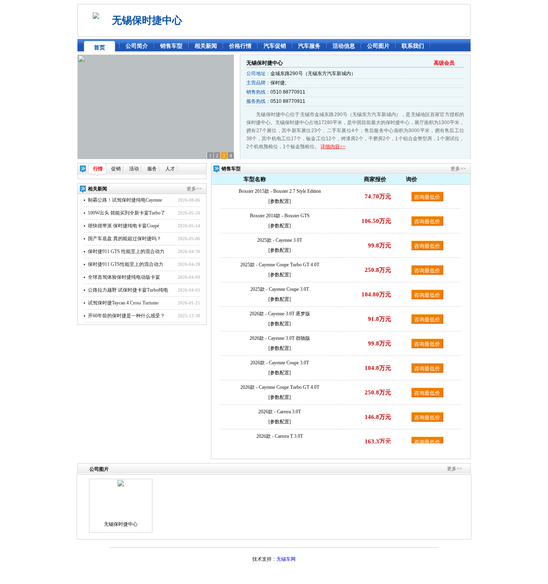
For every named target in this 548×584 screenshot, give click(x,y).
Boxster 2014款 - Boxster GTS (280, 215)
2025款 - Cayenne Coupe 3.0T (279, 289)
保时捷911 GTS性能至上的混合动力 (125, 264)
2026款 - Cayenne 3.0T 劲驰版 (280, 338)
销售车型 (171, 46)
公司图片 (378, 46)
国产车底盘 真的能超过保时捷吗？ (124, 238)
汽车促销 (275, 46)
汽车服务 (309, 46)
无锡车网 (286, 559)
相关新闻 (206, 46)
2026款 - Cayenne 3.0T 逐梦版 (280, 314)
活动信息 (344, 46)
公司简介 (137, 46)
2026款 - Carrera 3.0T (279, 412)
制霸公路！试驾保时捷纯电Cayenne (125, 200)
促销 (116, 169)
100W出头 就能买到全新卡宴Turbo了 (126, 213)
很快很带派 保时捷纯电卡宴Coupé (123, 226)
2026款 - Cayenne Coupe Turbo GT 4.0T (279, 387)
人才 (170, 169)
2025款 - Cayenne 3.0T (279, 240)
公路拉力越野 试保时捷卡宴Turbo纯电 (128, 290)
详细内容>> (333, 146)
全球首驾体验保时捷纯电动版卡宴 (124, 277)
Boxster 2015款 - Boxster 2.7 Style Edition (280, 191)
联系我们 (413, 46)
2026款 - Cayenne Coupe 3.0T (279, 363)
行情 (98, 169)
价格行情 (240, 46)
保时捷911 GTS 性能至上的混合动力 (126, 251)
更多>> (194, 189)
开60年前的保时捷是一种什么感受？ (126, 316)
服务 (152, 169)
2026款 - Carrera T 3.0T (279, 436)
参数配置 (279, 201)
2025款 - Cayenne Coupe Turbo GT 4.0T (279, 264)
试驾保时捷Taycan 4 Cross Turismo (123, 303)
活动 (134, 169)
